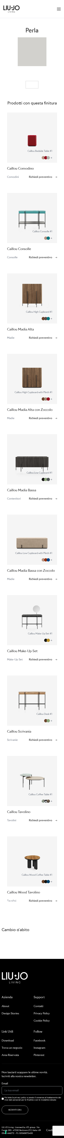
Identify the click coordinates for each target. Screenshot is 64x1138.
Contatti (38, 1006)
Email (5, 1083)
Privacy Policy (42, 1013)
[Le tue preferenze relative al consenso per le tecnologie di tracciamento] (6, 1132)
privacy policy (20, 1097)
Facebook (39, 1040)
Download (8, 1040)
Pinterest (39, 1055)
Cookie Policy (42, 1020)
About (5, 1006)
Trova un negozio (12, 1048)
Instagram (39, 1048)
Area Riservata (10, 1055)
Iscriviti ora (14, 1110)
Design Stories (10, 1013)
